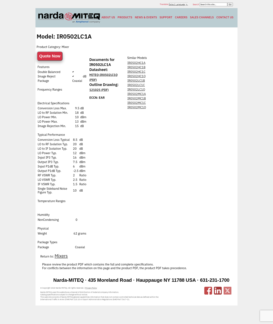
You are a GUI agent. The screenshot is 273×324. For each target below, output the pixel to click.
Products (125, 17)
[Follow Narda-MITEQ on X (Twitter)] (227, 291)
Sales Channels (202, 17)
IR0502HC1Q (136, 76)
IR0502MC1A (136, 94)
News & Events (146, 17)
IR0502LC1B (136, 80)
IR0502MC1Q (136, 107)
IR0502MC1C (136, 103)
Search (196, 4)
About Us (108, 17)
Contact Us (224, 17)
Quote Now (49, 56)
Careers (181, 17)
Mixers (61, 256)
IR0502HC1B (136, 67)
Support (166, 17)
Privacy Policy (91, 288)
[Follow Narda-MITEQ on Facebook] (208, 291)
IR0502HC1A (136, 63)
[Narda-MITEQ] (69, 22)
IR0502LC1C (136, 85)
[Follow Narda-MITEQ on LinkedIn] (218, 291)
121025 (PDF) (99, 90)
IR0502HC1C (136, 72)
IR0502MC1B (136, 98)
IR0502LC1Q (136, 89)
